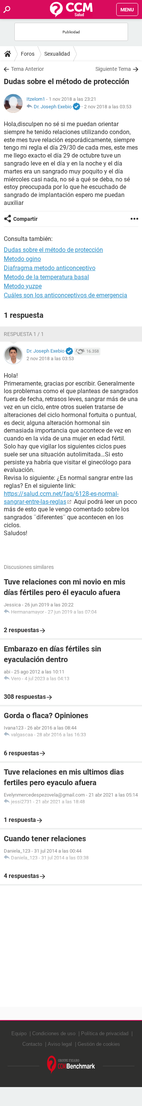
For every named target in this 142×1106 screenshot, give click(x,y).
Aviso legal (60, 1044)
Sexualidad (57, 54)
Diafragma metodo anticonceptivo (49, 268)
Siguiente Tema (113, 69)
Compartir (25, 219)
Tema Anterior (27, 69)
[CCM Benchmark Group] (71, 1065)
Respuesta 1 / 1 (24, 334)
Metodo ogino (22, 258)
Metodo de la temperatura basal (46, 277)
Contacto (32, 1044)
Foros (27, 54)
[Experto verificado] (76, 107)
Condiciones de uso (53, 1033)
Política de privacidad (104, 1033)
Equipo (19, 1033)
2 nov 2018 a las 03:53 (107, 106)
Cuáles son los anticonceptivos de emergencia (65, 295)
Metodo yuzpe (23, 286)
